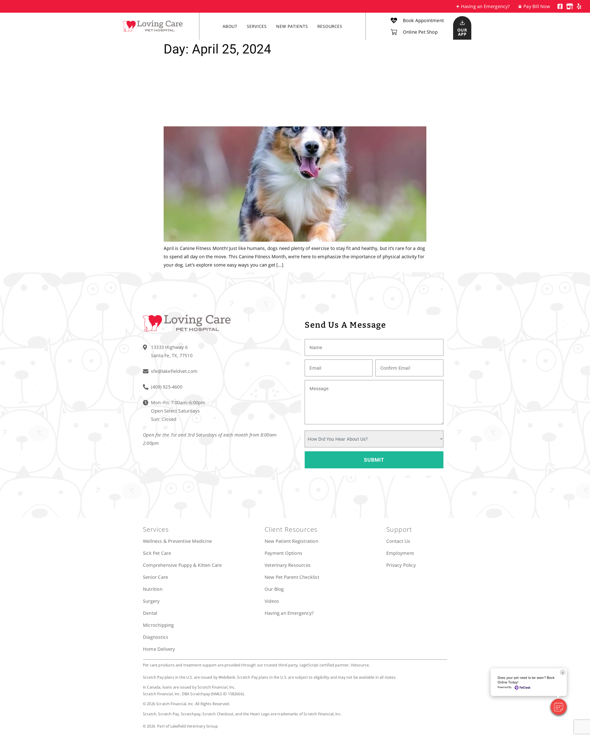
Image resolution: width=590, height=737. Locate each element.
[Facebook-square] (560, 6)
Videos (272, 601)
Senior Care (155, 577)
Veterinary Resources (288, 565)
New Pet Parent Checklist (292, 577)
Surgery (151, 601)
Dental (150, 613)
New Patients (292, 26)
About (230, 26)
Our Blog (274, 589)
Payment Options (283, 553)
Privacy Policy (401, 565)
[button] (559, 707)
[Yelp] (579, 6)
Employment (400, 553)
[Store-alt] (569, 6)
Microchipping (158, 625)
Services (256, 26)
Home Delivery (159, 649)
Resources (329, 26)
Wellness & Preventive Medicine (177, 541)
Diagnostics (155, 637)
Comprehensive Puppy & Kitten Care (182, 565)
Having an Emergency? (289, 613)
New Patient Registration (291, 541)
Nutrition (152, 589)
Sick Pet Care (157, 553)
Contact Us (398, 541)
